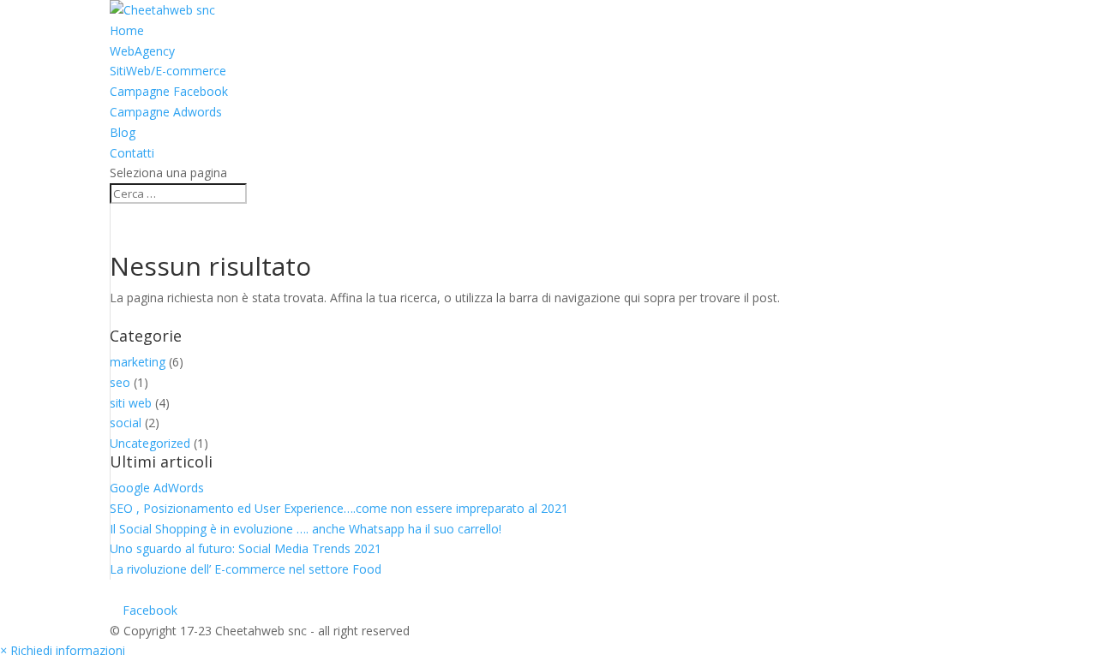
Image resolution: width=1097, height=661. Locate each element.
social (125, 422)
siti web (131, 403)
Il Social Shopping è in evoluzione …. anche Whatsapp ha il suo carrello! (305, 529)
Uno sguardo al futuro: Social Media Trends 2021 (245, 548)
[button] (62, 650)
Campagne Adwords (166, 112)
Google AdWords (157, 487)
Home (127, 30)
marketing (137, 362)
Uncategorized (150, 443)
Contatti (132, 153)
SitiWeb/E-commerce (168, 71)
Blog (122, 132)
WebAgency (142, 51)
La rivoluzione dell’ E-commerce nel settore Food (245, 569)
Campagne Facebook (169, 91)
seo (120, 382)
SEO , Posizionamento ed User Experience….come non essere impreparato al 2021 (339, 508)
